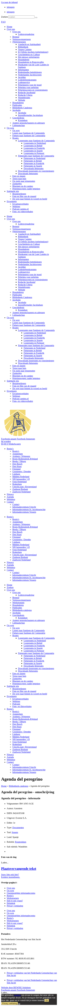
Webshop (11, 499)
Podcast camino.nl (20, 209)
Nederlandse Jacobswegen (30, 75)
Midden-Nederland (20, 476)
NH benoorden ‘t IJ (21, 479)
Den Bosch (17, 464)
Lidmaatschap (18, 125)
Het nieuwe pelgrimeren (28, 57)
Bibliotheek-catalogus (22, 610)
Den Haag (17, 466)
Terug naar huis (19, 178)
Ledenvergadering (26, 34)
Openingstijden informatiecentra (21, 893)
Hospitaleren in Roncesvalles (31, 62)
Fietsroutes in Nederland (34, 158)
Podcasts (16, 704)
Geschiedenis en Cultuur (29, 54)
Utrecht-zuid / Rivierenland (24, 486)
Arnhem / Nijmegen (21, 456)
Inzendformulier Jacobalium (30, 115)
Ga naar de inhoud (9, 2)
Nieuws (10, 494)
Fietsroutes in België (33, 161)
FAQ (3, 22)
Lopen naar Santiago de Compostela (28, 133)
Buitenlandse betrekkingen (30, 72)
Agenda (10, 497)
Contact (10, 502)
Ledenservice (24, 82)
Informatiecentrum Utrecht (24, 507)
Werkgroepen (18, 602)
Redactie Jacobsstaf (26, 92)
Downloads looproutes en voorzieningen (36, 171)
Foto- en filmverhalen (22, 706)
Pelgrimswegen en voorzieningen (33, 90)
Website (21, 100)
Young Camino (25, 49)
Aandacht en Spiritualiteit (29, 44)
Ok (46, 1000)
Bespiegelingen (19, 194)
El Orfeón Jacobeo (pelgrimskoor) (33, 52)
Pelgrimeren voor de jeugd (30, 85)
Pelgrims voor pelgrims (28, 87)
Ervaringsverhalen (20, 204)
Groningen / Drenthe (21, 471)
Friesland (16, 469)
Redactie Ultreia (25, 95)
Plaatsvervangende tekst (18, 868)
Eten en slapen (18, 176)
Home (9, 26)
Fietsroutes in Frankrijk (34, 163)
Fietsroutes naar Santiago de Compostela (36, 156)
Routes (15, 138)
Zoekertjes (17, 183)
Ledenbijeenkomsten (27, 80)
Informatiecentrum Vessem (24, 512)
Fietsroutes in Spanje (33, 166)
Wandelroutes (24, 97)
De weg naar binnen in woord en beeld (29, 199)
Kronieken (22, 120)
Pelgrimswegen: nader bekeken (26, 189)
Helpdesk (11, 903)
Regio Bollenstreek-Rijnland (25, 459)
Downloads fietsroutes (34, 168)
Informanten (23, 70)
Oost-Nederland (19, 481)
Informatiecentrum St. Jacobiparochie (28, 509)
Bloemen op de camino (22, 186)
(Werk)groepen (19, 42)
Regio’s (10, 449)
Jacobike (22, 77)
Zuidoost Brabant (20, 489)
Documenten (18, 827)
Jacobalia (16, 110)
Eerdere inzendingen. (10, 877)
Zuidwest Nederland (21, 492)
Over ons (11, 29)
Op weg (10, 128)
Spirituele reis (13, 191)
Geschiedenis (18, 118)
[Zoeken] (36, 17)
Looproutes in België (33, 145)
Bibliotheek (23, 47)
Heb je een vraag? (15, 901)
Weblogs (16, 206)
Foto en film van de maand (24, 196)
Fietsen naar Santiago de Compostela (28, 135)
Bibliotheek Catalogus (22, 107)
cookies (17, 995)
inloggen (10, 7)
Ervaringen (12, 201)
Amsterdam (17, 454)
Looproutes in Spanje (33, 151)
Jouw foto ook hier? (10, 874)
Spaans (15, 832)
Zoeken (4, 17)
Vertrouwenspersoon (21, 39)
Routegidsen (20, 842)
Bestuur (15, 37)
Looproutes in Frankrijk (34, 148)
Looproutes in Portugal (34, 153)
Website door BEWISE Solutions (16, 987)
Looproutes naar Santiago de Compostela (36, 140)
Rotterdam (17, 484)
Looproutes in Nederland (35, 143)
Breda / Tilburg (19, 461)
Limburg (16, 474)
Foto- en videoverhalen (22, 211)
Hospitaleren (23, 59)
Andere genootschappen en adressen (28, 123)
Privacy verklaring (15, 906)
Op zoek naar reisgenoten (23, 181)
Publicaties (17, 105)
